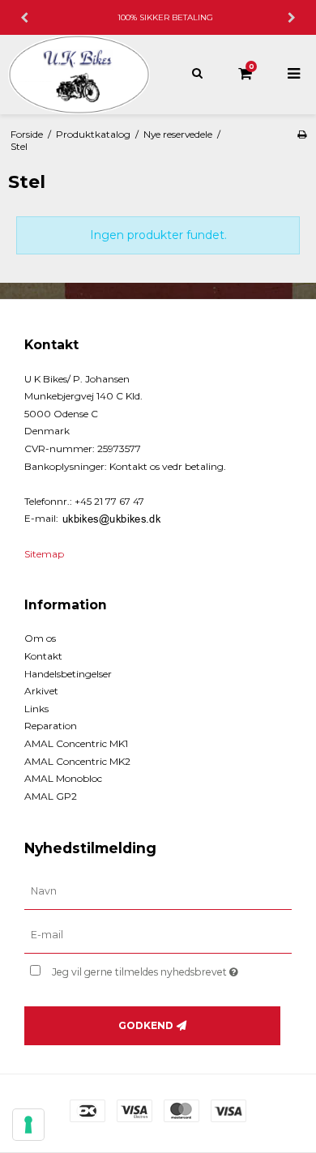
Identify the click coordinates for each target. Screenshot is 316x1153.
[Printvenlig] (302, 134)
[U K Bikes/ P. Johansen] (79, 74)
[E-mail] (158, 935)
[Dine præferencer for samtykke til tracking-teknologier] (28, 1124)
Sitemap (44, 554)
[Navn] (158, 891)
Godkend (145, 1025)
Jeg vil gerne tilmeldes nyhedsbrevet (154, 968)
